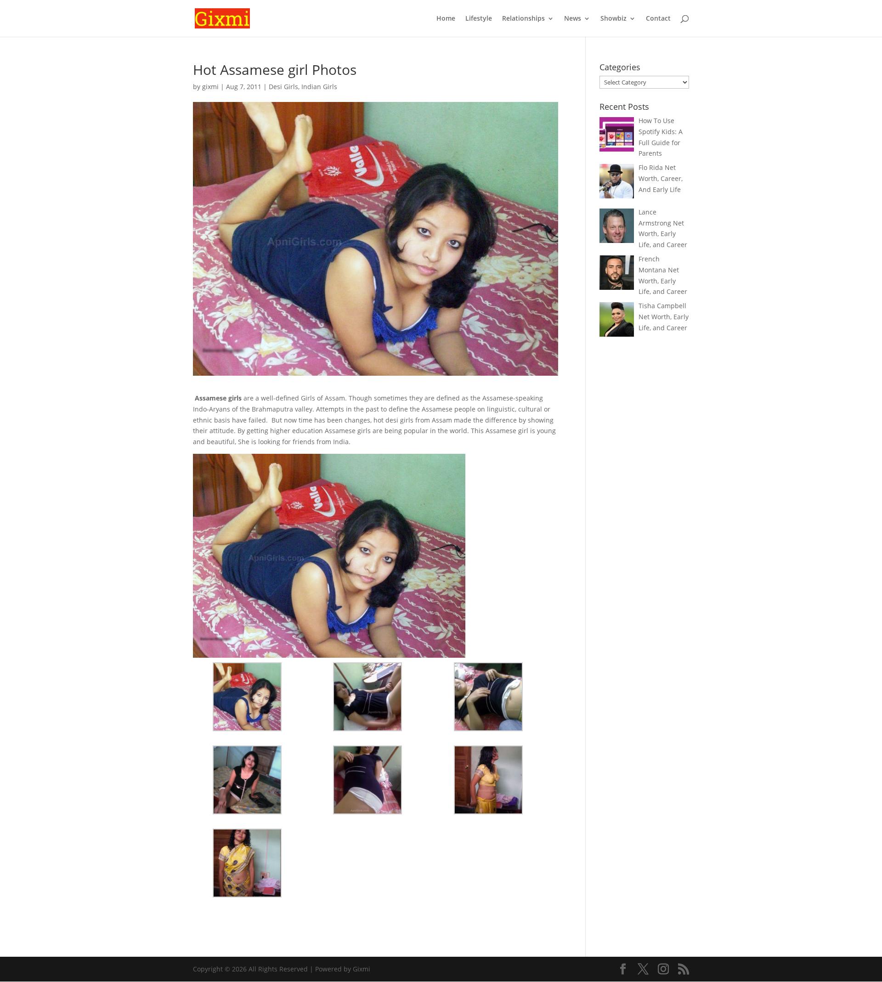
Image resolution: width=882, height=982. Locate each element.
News (572, 19)
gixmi (210, 86)
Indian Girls (319, 86)
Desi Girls (283, 86)
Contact (658, 19)
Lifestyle (478, 19)
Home (445, 19)
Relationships (523, 19)
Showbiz (613, 19)
